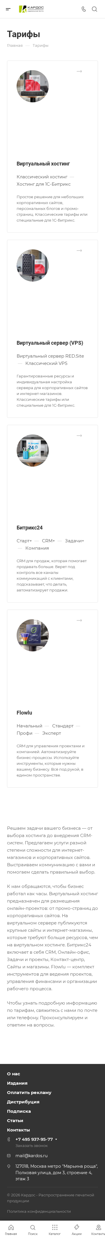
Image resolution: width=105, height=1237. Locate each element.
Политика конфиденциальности (39, 1211)
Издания (17, 1083)
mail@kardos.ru (31, 1155)
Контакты (18, 1130)
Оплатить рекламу (29, 1092)
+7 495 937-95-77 (34, 1139)
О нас (13, 1073)
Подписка (19, 1111)
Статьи (15, 1120)
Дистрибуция (23, 1102)
